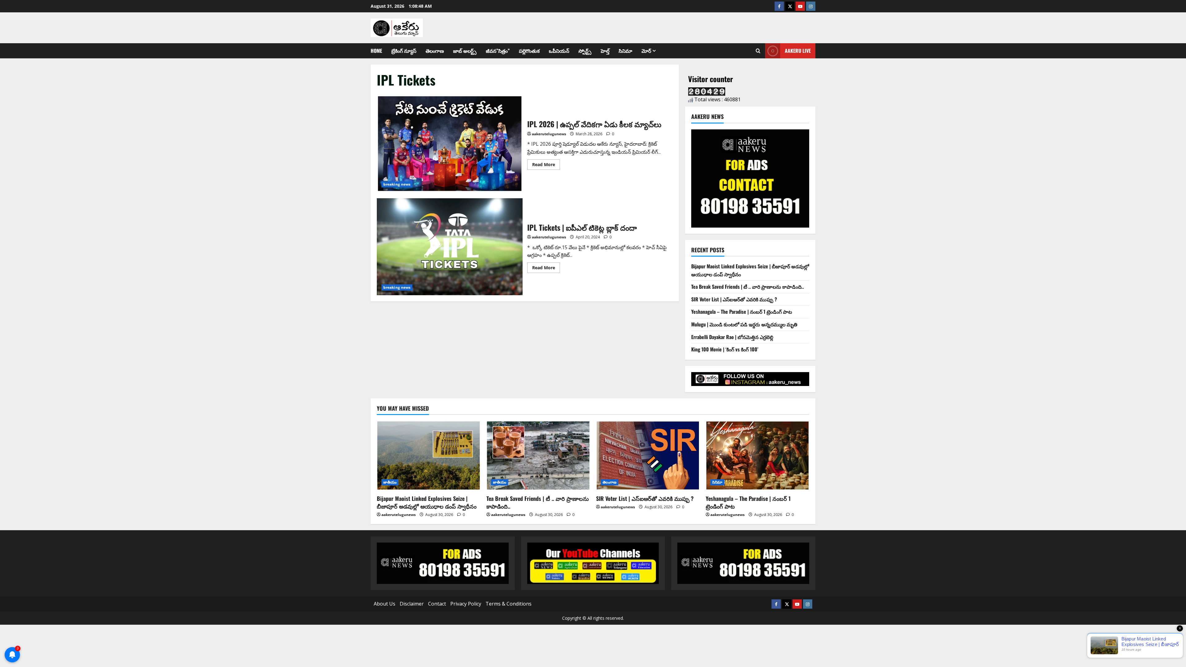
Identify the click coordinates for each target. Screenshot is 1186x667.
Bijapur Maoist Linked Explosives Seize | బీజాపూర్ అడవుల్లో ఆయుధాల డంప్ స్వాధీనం (427, 502)
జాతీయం (390, 482)
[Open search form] (758, 51)
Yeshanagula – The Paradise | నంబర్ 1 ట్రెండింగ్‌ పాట (741, 311)
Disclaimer (412, 603)
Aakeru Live (798, 50)
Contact (437, 603)
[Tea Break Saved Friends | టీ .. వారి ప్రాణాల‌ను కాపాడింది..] (538, 455)
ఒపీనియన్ (559, 50)
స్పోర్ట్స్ (584, 50)
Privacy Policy (465, 603)
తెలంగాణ (435, 50)
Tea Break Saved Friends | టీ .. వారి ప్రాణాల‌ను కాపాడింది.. (747, 286)
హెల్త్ (605, 50)
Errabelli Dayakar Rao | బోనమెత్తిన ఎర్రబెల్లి (732, 337)
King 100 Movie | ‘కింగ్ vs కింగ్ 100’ (724, 349)
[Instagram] (810, 6)
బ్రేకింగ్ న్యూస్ (403, 50)
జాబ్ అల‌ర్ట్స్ (465, 50)
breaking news (396, 184)
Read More (546, 163)
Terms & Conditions (509, 603)
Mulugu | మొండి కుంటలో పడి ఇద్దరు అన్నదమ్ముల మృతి (744, 324)
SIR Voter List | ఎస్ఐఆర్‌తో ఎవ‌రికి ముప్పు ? (734, 299)
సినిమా (625, 50)
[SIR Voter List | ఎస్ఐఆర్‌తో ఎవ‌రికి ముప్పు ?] (648, 455)
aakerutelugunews (549, 133)
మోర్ (646, 50)
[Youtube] (800, 6)
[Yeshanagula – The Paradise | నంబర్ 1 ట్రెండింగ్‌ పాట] (757, 455)
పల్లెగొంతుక (529, 50)
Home (376, 50)
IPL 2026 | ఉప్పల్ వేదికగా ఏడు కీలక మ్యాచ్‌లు (450, 143)
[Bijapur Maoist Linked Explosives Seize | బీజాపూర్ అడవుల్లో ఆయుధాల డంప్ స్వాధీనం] (428, 455)
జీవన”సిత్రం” (498, 50)
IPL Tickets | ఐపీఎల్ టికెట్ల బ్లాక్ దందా (450, 246)
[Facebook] (779, 6)
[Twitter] (789, 6)
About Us (384, 603)
